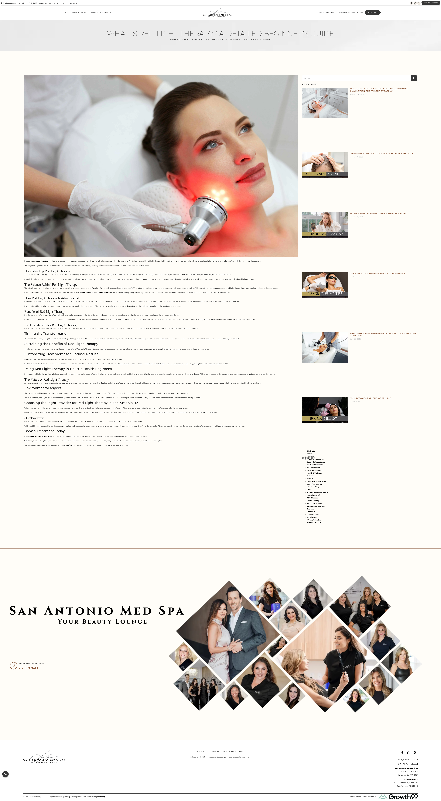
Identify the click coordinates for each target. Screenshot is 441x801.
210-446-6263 (28, 667)
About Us (74, 12)
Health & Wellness (314, 473)
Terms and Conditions (86, 797)
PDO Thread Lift (313, 495)
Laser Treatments (314, 484)
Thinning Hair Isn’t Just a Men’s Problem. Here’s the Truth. (381, 153)
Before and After (323, 13)
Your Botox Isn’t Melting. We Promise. (370, 398)
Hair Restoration (313, 468)
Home (67, 12)
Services (84, 12)
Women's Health (314, 520)
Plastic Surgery (313, 501)
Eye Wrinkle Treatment (316, 465)
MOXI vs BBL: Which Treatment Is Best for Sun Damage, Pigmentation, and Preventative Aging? (379, 90)
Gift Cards (359, 13)
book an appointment (39, 436)
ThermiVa (311, 512)
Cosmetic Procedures (316, 462)
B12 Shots (311, 451)
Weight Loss (312, 517)
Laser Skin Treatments (316, 481)
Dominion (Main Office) (48, 3)
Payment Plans (105, 12)
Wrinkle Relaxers (314, 523)
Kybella (310, 479)
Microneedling (313, 487)
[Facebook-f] (411, 3)
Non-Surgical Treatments (317, 492)
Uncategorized (313, 514)
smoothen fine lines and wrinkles (94, 293)
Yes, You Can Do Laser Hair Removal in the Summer (377, 273)
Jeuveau (310, 476)
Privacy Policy (70, 797)
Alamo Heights (69, 3)
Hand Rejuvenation (315, 470)
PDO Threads (312, 498)
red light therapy (44, 261)
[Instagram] (415, 3)
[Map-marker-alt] (419, 3)
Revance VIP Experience (346, 13)
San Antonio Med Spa (316, 506)
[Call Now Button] (5, 774)
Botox (309, 454)
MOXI (309, 490)
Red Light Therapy (314, 503)
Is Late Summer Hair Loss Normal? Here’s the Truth (378, 213)
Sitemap (101, 797)
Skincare (310, 509)
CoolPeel (310, 457)
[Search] (414, 78)
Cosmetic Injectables (315, 459)
